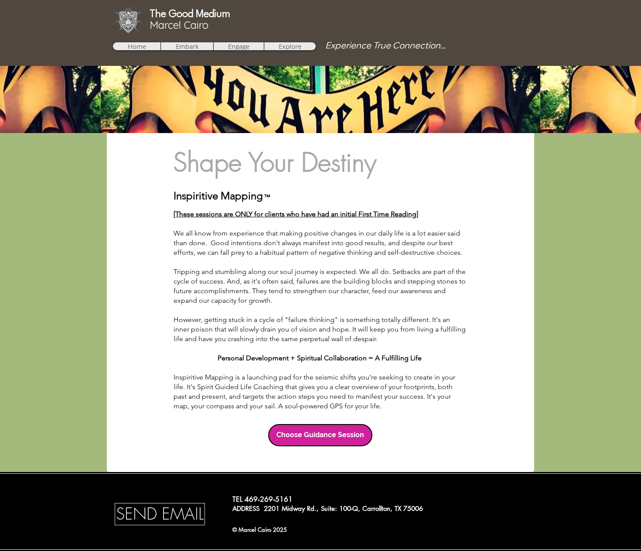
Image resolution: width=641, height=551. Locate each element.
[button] (186, 46)
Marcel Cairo (179, 24)
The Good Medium (190, 14)
